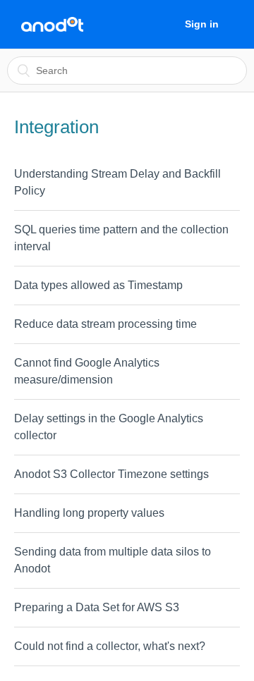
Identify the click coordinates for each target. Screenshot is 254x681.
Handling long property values (89, 513)
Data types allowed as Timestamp (98, 285)
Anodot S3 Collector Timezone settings (111, 474)
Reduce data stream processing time (105, 324)
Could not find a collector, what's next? (109, 646)
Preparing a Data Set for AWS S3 (96, 607)
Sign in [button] (202, 24)
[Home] (52, 24)
